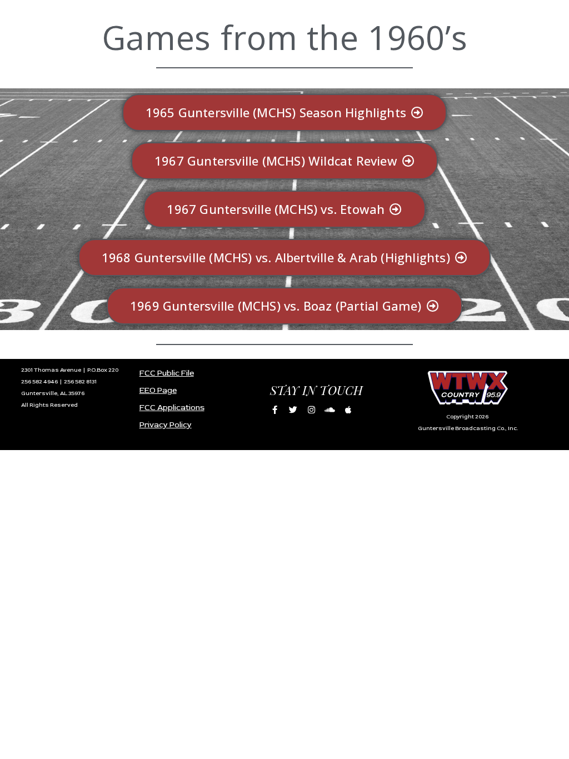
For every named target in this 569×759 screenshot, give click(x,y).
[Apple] (348, 409)
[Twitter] (292, 409)
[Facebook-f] (274, 409)
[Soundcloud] (329, 409)
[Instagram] (311, 409)
